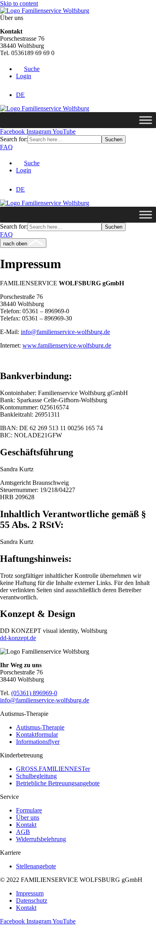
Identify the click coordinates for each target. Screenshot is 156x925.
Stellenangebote (36, 866)
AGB (23, 831)
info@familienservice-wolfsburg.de (65, 331)
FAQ (6, 147)
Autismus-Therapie (40, 727)
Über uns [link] (11, 17)
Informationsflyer (38, 741)
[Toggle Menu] (145, 120)
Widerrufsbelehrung (41, 839)
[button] (28, 68)
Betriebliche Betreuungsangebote (58, 783)
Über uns (27, 817)
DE (20, 94)
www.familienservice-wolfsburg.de (66, 345)
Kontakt (26, 824)
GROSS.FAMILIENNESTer (53, 768)
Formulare (29, 810)
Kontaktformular (37, 734)
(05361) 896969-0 (34, 693)
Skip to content (19, 3)
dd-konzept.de (18, 637)
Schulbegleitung (36, 776)
